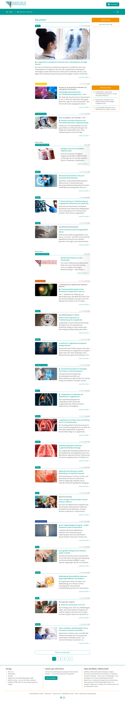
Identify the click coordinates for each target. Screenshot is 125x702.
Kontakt (10, 676)
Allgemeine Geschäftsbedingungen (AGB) (20, 678)
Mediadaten (11, 674)
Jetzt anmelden (51, 678)
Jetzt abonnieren (105, 24)
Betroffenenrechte (68, 693)
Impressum (48, 693)
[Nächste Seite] (71, 659)
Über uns (11, 672)
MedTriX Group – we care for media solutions (22, 680)
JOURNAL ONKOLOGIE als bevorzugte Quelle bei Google (22, 683)
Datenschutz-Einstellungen (88, 693)
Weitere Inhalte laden (62, 652)
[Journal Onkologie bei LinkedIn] (61, 697)
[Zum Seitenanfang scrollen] (122, 698)
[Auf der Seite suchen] (117, 11)
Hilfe (76, 693)
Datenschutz (57, 693)
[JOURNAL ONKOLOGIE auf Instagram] (63, 697)
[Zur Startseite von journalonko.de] (16, 4)
